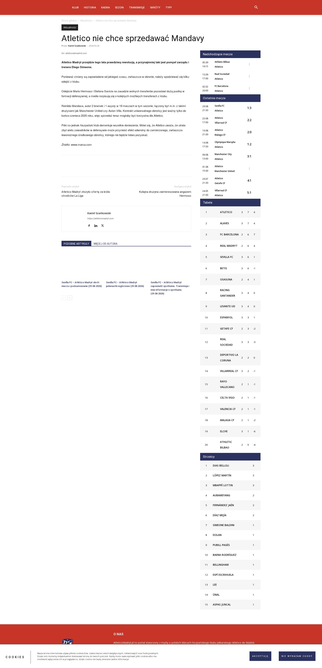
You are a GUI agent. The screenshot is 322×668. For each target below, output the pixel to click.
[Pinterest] (82, 169)
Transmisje (137, 7)
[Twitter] (74, 169)
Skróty (155, 7)
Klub (75, 7)
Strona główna (69, 20)
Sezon (119, 7)
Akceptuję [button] (260, 656)
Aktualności (86, 20)
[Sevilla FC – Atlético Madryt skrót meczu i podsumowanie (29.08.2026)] (81, 265)
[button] (256, 7)
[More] (117, 169)
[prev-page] (63, 297)
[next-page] (69, 297)
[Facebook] (65, 169)
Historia (90, 7)
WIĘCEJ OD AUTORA (105, 243)
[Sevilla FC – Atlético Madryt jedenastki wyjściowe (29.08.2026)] (126, 265)
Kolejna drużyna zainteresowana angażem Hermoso (165, 193)
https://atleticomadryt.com (100, 218)
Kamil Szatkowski (77, 45)
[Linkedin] (99, 169)
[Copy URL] (108, 169)
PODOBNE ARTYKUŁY (76, 243)
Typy (168, 7)
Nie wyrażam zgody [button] (297, 656)
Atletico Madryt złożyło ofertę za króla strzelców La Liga (85, 193)
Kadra (105, 7)
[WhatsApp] (91, 169)
